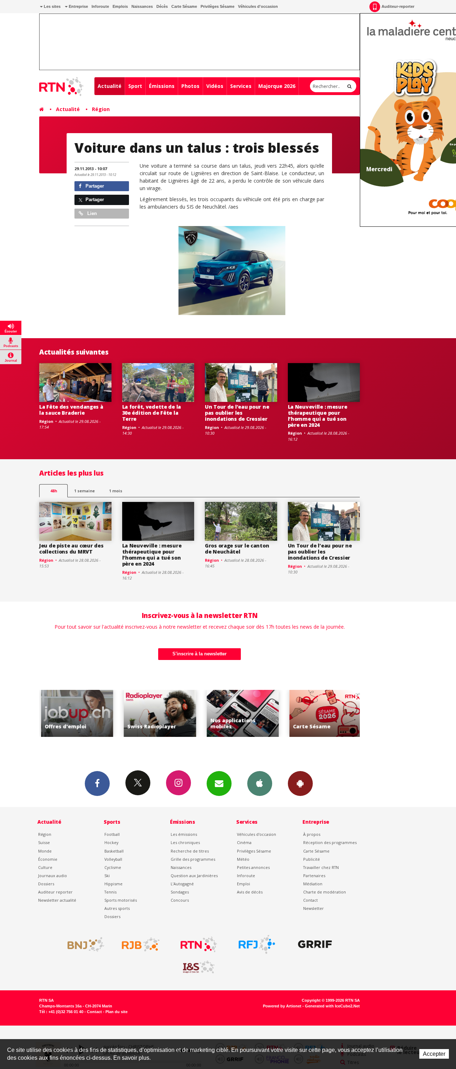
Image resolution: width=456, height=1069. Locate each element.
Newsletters (219, 783)
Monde (45, 851)
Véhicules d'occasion (258, 6)
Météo (243, 859)
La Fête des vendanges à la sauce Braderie (71, 409)
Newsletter (313, 908)
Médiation (312, 883)
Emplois (120, 6)
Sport (135, 86)
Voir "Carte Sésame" (324, 713)
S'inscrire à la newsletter (199, 653)
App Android (300, 783)
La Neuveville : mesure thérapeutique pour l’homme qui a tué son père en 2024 (317, 415)
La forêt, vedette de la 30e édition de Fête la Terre (151, 412)
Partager (94, 186)
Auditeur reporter (55, 892)
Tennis (110, 892)
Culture (45, 867)
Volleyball (113, 859)
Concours (180, 900)
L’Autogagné (182, 883)
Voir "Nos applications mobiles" (241, 713)
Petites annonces (253, 867)
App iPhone (259, 783)
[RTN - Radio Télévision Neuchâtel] (199, 944)
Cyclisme (112, 867)
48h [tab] (53, 490)
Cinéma (244, 842)
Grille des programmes (193, 859)
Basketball (114, 851)
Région (101, 109)
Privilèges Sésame (217, 6)
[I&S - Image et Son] (199, 967)
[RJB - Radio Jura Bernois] (140, 944)
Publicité (311, 859)
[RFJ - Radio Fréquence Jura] (257, 944)
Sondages (180, 892)
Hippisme (113, 883)
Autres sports (117, 908)
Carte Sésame (184, 6)
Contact (310, 900)
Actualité (109, 86)
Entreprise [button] (78, 6)
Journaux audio (52, 875)
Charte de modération (324, 892)
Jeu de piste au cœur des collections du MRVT (71, 548)
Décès (162, 6)
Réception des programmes (330, 842)
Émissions (162, 86)
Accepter (434, 1054)
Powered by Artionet (282, 1006)
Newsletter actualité (57, 900)
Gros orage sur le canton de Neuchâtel (237, 548)
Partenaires (314, 875)
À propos (311, 834)
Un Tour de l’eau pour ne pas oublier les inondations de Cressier (237, 412)
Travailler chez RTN (321, 867)
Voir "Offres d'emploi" (76, 713)
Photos (190, 86)
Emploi (243, 883)
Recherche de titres (190, 851)
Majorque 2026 (276, 86)
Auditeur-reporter (398, 6)
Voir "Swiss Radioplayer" (158, 713)
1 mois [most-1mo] (115, 490)
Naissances (142, 6)
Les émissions (184, 834)
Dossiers (46, 883)
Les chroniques (185, 842)
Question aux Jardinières (194, 875)
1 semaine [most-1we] (84, 490)
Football (112, 834)
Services (241, 86)
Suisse (44, 842)
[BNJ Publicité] (82, 944)
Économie (47, 859)
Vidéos (214, 86)
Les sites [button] (52, 6)
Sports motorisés (120, 900)
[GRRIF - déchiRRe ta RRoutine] (315, 944)
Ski (107, 875)
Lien (91, 213)
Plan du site (116, 1012)
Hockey (111, 842)
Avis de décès (250, 892)
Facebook (97, 783)
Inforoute (100, 6)
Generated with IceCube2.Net (332, 1006)
